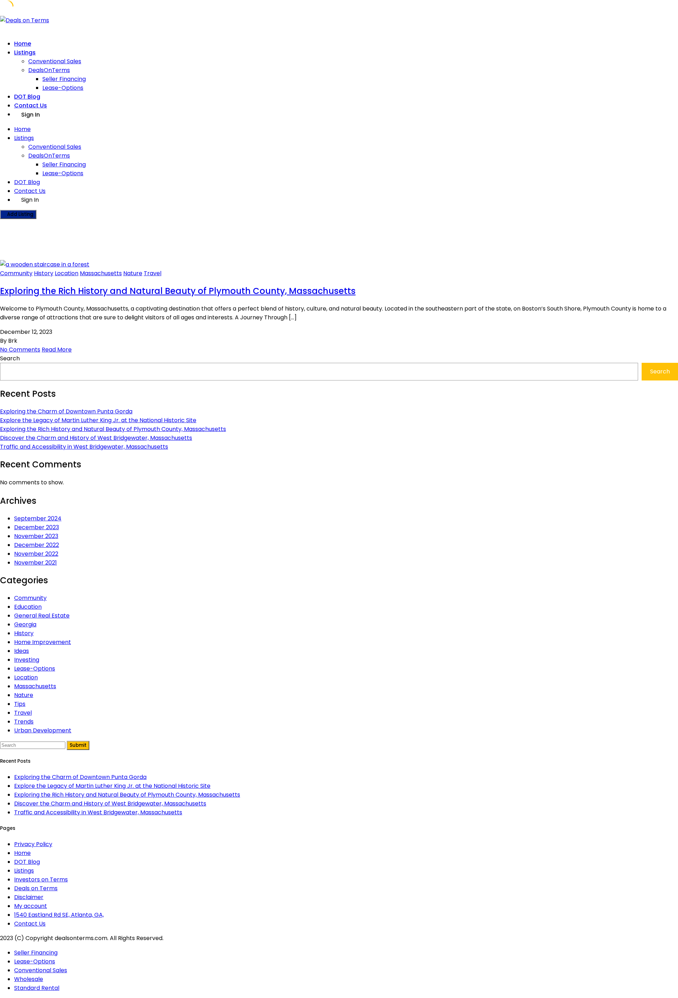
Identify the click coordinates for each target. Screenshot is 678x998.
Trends (24, 722)
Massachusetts (101, 273)
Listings (25, 52)
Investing (26, 660)
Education (28, 607)
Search (10, 358)
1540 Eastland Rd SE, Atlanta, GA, (59, 915)
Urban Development (42, 730)
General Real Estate (42, 616)
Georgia (25, 624)
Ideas (21, 651)
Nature (132, 273)
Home (22, 44)
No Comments (20, 350)
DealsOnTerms (49, 70)
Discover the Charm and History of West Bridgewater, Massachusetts (96, 438)
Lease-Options (62, 88)
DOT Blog (27, 97)
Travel (152, 273)
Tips (19, 704)
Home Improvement (42, 642)
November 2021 (35, 563)
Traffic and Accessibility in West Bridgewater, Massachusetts (84, 447)
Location (66, 273)
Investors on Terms (41, 879)
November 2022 (36, 554)
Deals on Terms (36, 888)
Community (16, 273)
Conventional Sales (54, 61)
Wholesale (28, 979)
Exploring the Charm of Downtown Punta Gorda (66, 411)
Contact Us (30, 105)
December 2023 (36, 527)
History (43, 273)
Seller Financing (64, 79)
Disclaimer (28, 897)
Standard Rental (36, 988)
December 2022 (36, 545)
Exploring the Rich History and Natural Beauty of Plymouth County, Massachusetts (178, 291)
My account (30, 906)
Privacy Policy (33, 844)
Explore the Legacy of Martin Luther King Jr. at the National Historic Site (98, 420)
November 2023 (36, 536)
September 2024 (37, 518)
